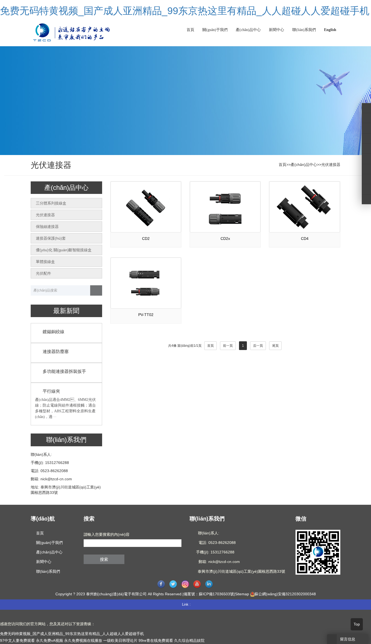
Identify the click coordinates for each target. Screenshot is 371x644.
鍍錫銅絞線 (53, 331)
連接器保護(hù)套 (51, 238)
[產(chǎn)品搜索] (96, 290)
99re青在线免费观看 (156, 640)
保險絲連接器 (47, 226)
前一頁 (228, 346)
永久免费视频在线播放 (83, 640)
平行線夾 (51, 391)
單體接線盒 (45, 261)
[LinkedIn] (366, 128)
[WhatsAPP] (366, 179)
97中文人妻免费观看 (17, 640)
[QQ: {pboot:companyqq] (366, 199)
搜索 (104, 559)
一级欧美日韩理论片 (120, 640)
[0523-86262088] (366, 158)
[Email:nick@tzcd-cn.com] (366, 189)
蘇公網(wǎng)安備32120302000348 (285, 594)
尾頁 (275, 346)
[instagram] (366, 138)
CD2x (225, 238)
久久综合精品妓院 (189, 640)
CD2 (146, 238)
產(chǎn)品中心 (248, 30)
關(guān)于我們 (215, 30)
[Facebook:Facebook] (366, 108)
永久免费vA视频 (49, 640)
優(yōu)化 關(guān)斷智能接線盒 (64, 250)
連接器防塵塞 (56, 351)
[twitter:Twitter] (366, 118)
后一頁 (258, 346)
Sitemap (242, 594)
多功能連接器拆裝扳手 (64, 371)
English (330, 30)
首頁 (190, 30)
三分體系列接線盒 (51, 203)
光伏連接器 (330, 164)
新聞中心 (276, 30)
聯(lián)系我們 (304, 30)
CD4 (305, 238)
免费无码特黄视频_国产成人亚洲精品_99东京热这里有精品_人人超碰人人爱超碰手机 (184, 10)
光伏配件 (43, 273)
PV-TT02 (145, 314)
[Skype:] (366, 169)
